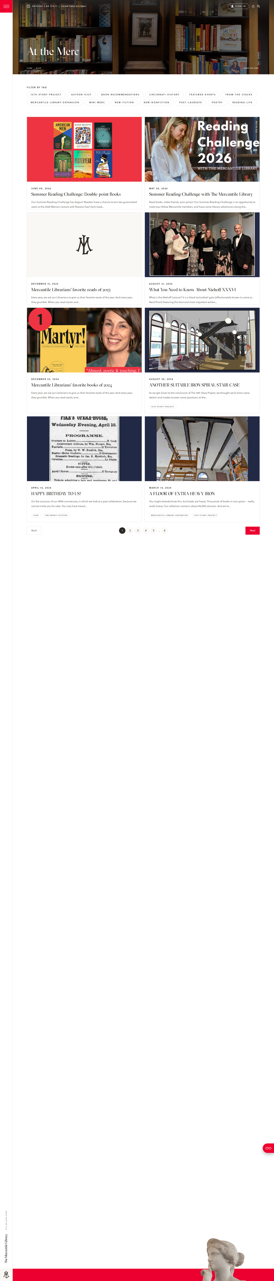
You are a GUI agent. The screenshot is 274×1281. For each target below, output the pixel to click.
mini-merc (97, 102)
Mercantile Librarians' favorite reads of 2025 (70, 289)
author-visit (81, 94)
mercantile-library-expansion (55, 102)
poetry (217, 102)
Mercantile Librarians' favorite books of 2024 (71, 385)
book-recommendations (120, 94)
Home (30, 68)
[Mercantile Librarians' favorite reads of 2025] (84, 244)
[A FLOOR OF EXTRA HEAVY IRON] (202, 448)
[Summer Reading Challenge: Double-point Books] (84, 149)
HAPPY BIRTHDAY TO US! (56, 493)
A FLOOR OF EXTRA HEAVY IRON (182, 493)
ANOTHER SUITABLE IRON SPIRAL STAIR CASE (194, 385)
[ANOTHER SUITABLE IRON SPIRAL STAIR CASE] (202, 340)
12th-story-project (46, 94)
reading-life (242, 102)
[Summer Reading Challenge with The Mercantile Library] (202, 149)
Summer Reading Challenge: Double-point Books (76, 194)
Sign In (240, 6)
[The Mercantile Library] (6, 1274)
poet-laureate (190, 102)
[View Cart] (253, 6)
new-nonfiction (157, 102)
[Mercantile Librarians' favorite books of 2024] (84, 340)
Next (252, 530)
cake (36, 515)
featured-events (202, 94)
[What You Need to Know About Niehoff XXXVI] (202, 244)
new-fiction (124, 102)
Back (34, 530)
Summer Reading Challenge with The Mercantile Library (201, 194)
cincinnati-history (164, 94)
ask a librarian (268, 1148)
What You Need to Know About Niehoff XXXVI (192, 289)
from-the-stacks (238, 94)
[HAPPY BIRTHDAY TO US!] (84, 448)
